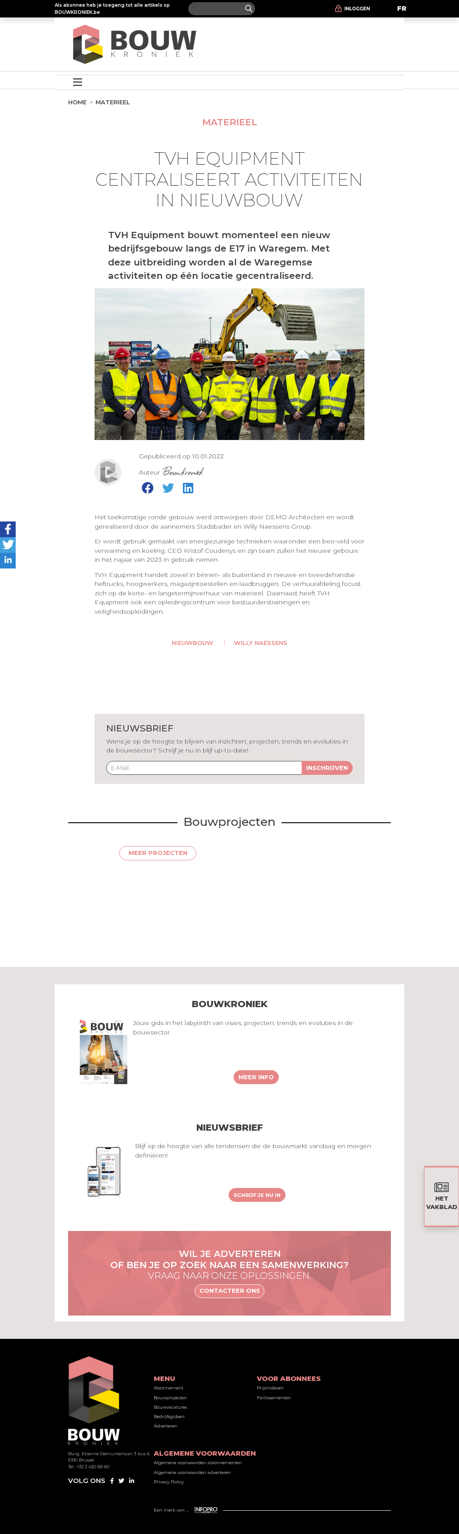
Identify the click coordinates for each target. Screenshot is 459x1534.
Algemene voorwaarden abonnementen (198, 1462)
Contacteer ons (229, 1290)
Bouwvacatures (170, 1407)
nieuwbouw (192, 642)
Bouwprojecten (170, 1397)
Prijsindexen (270, 1387)
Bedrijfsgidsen (169, 1416)
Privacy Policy (169, 1481)
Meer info (256, 1077)
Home (77, 102)
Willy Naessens (260, 642)
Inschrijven (327, 767)
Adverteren (166, 1425)
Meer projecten (158, 852)
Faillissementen (274, 1397)
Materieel (112, 102)
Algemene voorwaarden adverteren (192, 1472)
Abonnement (168, 1387)
